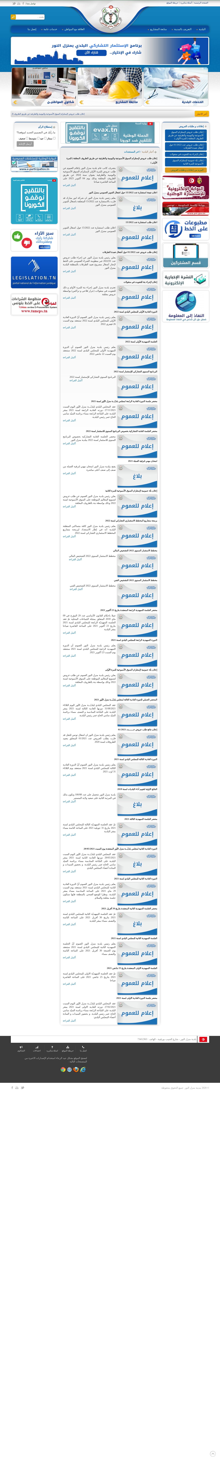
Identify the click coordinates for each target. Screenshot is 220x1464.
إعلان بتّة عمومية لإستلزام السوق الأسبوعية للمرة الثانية (188, 162)
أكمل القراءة (69, 185)
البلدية (202, 29)
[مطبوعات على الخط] (185, 229)
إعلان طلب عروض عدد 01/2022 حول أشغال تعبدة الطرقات (186, 146)
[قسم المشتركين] (185, 255)
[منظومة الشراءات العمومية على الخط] (34, 304)
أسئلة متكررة (186, 3)
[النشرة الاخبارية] (185, 279)
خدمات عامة (50, 29)
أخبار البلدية (148, 151)
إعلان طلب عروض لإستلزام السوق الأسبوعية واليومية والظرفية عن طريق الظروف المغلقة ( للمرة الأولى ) (51, 114)
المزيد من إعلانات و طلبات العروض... (186, 170)
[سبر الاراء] (34, 240)
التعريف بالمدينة (182, 29)
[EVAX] (34, 200)
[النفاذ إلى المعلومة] (185, 306)
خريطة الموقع (172, 3)
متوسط (32, 138)
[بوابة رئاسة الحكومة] (185, 208)
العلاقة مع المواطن (74, 29)
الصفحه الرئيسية (201, 3)
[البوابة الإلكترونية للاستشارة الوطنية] (185, 187)
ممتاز (49, 138)
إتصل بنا (32, 29)
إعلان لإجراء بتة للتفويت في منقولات (187, 154)
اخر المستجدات (132, 151)
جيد (41, 138)
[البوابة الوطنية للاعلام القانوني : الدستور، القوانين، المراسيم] (34, 272)
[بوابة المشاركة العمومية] (34, 163)
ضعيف (21, 138)
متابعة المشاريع (158, 29)
